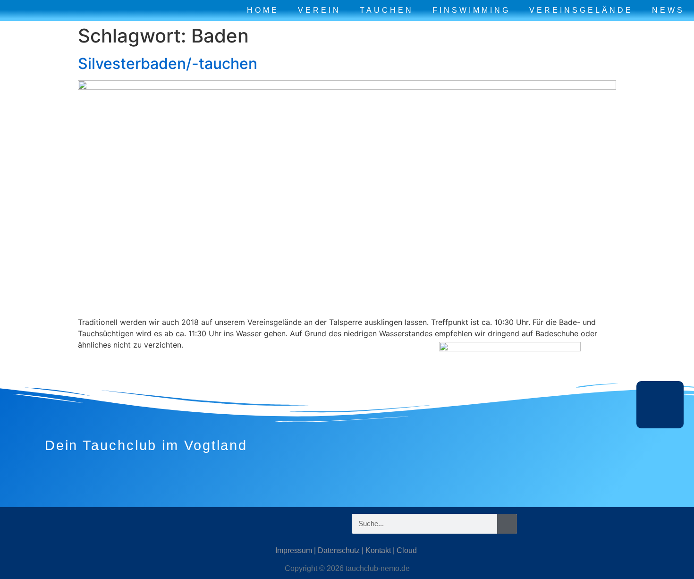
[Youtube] (151, 524)
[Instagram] (94, 524)
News (668, 10)
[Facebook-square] (123, 524)
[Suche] (507, 524)
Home (263, 10)
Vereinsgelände (581, 10)
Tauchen (387, 10)
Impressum (293, 550)
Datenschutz (339, 550)
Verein (319, 10)
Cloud (407, 550)
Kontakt (378, 550)
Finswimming (471, 10)
